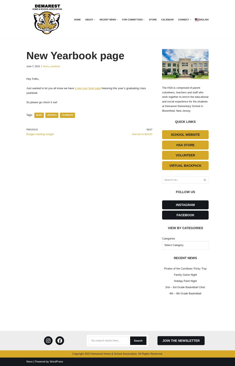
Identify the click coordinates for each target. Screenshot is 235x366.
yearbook (55, 66)
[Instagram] (48, 340)
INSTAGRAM (185, 205)
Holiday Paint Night (185, 281)
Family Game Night (185, 274)
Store (153, 20)
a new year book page (88, 88)
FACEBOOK (185, 215)
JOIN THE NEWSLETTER (181, 340)
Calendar (167, 20)
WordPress (56, 361)
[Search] (205, 179)
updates (52, 115)
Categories (168, 238)
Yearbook (67, 115)
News (46, 66)
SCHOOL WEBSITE (185, 134)
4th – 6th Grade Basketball (185, 293)
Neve (29, 361)
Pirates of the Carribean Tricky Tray (185, 268)
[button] (94, 19)
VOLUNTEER (185, 155)
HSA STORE (185, 145)
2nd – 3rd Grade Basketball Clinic (185, 287)
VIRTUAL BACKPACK (185, 165)
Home (77, 20)
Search (138, 340)
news (39, 115)
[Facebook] (59, 340)
